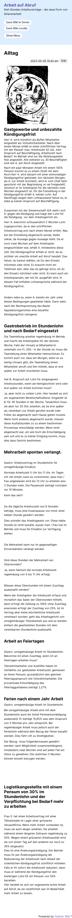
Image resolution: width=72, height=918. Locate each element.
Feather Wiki (62, 916)
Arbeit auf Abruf (20, 5)
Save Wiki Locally (16, 28)
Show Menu (13, 35)
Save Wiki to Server (17, 22)
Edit (63, 60)
